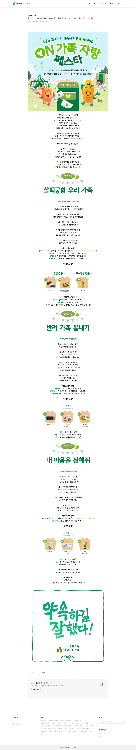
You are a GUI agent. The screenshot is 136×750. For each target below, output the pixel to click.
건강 (66, 728)
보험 (87, 726)
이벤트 (62, 731)
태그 (95, 4)
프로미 (77, 723)
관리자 (74, 747)
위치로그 (112, 4)
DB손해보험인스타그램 (48, 723)
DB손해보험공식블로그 (48, 728)
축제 (51, 731)
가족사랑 (44, 731)
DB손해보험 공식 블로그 (40, 683)
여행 (56, 731)
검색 (121, 721)
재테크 (76, 731)
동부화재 (60, 728)
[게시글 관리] (36, 672)
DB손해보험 (83, 731)
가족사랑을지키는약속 (67, 720)
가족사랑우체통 (57, 726)
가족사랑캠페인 (46, 726)
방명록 (120, 4)
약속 (91, 731)
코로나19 (78, 720)
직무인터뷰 (85, 723)
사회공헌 (44, 720)
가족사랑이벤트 (54, 720)
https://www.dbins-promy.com (83, 251)
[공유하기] (34, 672)
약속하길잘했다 (78, 726)
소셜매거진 (86, 728)
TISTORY (68, 747)
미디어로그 (103, 4)
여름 (92, 726)
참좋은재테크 (68, 726)
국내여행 (68, 731)
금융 (79, 728)
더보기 (42, 734)
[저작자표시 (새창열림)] (47, 672)
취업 (66, 723)
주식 (71, 723)
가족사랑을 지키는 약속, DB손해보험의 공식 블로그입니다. (47, 685)
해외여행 (72, 728)
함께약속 (60, 723)
